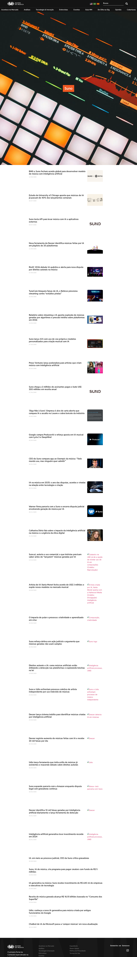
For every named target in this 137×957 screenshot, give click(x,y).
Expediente (74, 946)
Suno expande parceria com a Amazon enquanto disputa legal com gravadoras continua (55, 787)
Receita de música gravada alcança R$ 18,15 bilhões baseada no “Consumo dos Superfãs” (65, 897)
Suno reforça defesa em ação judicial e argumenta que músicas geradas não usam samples (54, 642)
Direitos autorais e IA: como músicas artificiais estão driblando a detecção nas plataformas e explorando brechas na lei (57, 668)
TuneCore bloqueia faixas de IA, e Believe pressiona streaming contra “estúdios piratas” (53, 292)
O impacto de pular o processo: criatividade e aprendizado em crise (56, 618)
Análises (41, 948)
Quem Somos (74, 948)
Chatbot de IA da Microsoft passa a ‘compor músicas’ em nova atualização (63, 924)
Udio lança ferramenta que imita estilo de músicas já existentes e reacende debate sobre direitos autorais (53, 763)
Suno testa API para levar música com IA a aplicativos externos (54, 220)
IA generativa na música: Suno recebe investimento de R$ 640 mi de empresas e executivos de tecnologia (65, 884)
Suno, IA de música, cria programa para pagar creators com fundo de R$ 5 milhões (63, 870)
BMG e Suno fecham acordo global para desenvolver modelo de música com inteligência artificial (57, 172)
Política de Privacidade (78, 951)
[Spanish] (98, 4)
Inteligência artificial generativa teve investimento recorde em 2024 (56, 835)
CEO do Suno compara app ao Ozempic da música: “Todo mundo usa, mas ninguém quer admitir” (55, 459)
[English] (91, 4)
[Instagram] (128, 950)
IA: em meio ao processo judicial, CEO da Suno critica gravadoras (59, 858)
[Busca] (113, 3)
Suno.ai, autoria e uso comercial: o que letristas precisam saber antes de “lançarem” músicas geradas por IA (55, 555)
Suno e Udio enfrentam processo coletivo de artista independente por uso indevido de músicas (53, 690)
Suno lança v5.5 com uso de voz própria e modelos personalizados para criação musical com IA (52, 340)
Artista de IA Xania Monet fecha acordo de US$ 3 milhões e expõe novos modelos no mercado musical (56, 586)
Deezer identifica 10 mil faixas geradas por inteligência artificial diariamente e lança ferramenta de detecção (54, 811)
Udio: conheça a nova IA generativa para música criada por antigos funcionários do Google (60, 911)
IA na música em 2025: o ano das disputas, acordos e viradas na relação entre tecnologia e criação (57, 483)
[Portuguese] (94, 4)
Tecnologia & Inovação (46, 951)
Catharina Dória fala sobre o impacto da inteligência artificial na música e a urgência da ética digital (57, 531)
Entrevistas (42, 953)
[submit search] (127, 4)
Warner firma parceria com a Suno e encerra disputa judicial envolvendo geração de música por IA (56, 507)
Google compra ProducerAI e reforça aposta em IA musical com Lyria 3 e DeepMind (56, 436)
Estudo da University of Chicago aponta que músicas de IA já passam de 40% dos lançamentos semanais (56, 196)
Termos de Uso (75, 953)
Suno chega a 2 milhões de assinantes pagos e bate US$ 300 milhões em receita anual (55, 388)
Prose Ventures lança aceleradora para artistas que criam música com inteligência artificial (55, 364)
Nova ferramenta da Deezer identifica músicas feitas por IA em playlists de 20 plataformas (56, 244)
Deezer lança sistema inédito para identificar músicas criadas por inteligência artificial (57, 715)
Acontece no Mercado (46, 946)
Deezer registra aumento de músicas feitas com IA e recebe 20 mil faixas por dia (56, 739)
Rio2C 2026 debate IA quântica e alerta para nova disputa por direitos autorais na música (56, 268)
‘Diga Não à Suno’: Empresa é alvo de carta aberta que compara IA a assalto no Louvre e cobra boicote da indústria (56, 412)
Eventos (41, 956)
